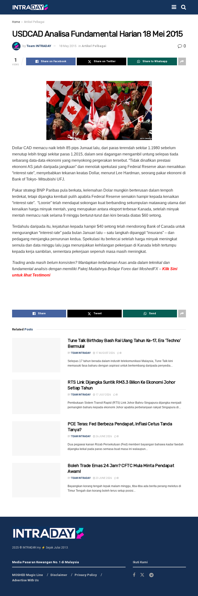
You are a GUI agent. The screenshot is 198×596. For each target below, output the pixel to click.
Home (16, 22)
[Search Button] (183, 7)
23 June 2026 (103, 478)
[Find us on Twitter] (142, 575)
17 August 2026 (105, 353)
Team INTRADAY (39, 46)
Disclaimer (58, 575)
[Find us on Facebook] (134, 575)
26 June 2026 (103, 436)
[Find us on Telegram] (151, 575)
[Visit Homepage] (30, 7)
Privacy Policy (86, 575)
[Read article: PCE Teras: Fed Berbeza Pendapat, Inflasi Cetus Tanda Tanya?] (36, 438)
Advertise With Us (25, 580)
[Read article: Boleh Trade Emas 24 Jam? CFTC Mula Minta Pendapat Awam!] (36, 480)
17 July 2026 (103, 394)
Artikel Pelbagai (34, 22)
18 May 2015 (67, 46)
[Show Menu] (174, 7)
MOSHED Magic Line (27, 575)
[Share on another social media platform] (182, 61)
